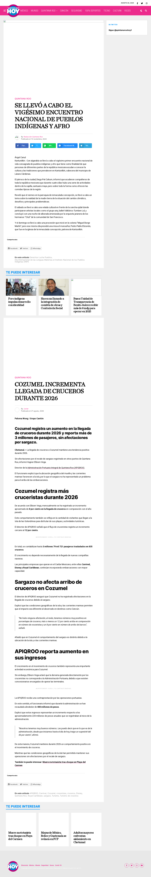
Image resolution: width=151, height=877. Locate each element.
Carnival (42, 793)
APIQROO (34, 793)
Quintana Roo (21, 796)
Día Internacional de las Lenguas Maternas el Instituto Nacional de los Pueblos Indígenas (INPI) (50, 261)
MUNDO (34, 10)
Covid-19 (58, 865)
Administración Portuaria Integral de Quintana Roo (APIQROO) (55, 467)
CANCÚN (64, 10)
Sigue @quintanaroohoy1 (120, 30)
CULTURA (117, 10)
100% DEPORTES (93, 10)
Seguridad (44, 865)
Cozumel (51, 793)
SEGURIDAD (76, 10)
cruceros (71, 793)
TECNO (106, 10)
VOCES (127, 10)
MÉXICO (24, 10)
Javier (26, 409)
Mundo (37, 865)
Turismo (55, 796)
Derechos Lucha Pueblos (41, 257)
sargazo (47, 796)
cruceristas (61, 793)
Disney (79, 793)
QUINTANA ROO (48, 10)
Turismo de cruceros (69, 796)
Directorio (24, 865)
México (31, 865)
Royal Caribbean (35, 796)
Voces (52, 865)
